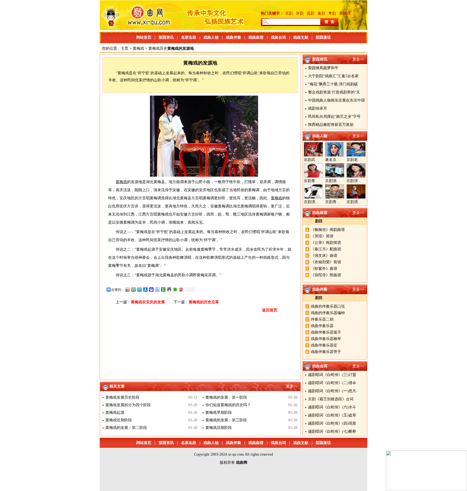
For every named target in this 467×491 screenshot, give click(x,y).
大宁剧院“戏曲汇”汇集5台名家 (333, 76)
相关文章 (117, 386)
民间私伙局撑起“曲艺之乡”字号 (334, 117)
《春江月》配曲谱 (326, 249)
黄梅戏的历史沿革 (204, 302)
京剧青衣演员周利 (319, 181)
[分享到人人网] (145, 289)
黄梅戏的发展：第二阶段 (126, 428)
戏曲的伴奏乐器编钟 (328, 313)
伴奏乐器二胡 (322, 319)
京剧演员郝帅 (336, 181)
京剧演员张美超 (359, 202)
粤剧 (332, 13)
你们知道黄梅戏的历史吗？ (228, 405)
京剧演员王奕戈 (359, 181)
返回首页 (269, 310)
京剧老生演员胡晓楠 (363, 160)
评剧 (299, 13)
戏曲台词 (278, 37)
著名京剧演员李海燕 (342, 160)
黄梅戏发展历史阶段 (122, 397)
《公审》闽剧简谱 (326, 243)
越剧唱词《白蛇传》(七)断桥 (332, 431)
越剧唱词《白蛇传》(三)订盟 (332, 375)
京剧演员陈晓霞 (317, 202)
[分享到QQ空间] (133, 289)
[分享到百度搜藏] (151, 289)
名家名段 (188, 37)
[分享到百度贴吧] (157, 289)
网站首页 (143, 37)
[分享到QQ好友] (169, 289)
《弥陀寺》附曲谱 (326, 275)
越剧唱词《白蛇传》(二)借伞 (332, 383)
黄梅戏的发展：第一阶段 (226, 397)
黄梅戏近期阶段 (118, 420)
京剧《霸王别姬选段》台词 (330, 399)
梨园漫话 (323, 37)
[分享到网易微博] (181, 289)
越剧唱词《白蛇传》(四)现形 (332, 423)
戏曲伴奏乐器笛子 (326, 332)
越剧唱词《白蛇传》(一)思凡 (332, 391)
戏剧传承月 (317, 108)
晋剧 (310, 13)
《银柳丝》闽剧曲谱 (328, 230)
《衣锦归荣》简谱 (326, 262)
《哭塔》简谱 (322, 236)
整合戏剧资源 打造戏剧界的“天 (334, 92)
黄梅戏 (345, 13)
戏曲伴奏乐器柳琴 (326, 339)
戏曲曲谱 (255, 37)
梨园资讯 (166, 37)
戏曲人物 (211, 37)
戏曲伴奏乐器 (322, 326)
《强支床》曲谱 (324, 256)
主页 (124, 48)
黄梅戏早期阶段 (218, 413)
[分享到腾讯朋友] (175, 289)
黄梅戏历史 (157, 48)
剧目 (319, 221)
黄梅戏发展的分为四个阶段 (128, 405)
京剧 (289, 13)
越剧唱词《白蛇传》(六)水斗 (332, 407)
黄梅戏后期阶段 (218, 428)
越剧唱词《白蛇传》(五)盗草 (332, 415)
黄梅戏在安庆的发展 (148, 302)
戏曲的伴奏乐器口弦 (328, 306)
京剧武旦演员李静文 (321, 160)
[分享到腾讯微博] (139, 289)
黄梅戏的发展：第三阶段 (226, 420)
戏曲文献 (300, 37)
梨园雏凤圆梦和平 (323, 68)
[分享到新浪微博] (127, 289)
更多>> (358, 59)
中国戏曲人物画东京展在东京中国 (336, 100)
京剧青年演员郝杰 (340, 202)
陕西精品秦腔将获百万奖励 (330, 125)
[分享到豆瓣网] (163, 289)
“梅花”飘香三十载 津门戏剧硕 (333, 84)
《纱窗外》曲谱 (324, 269)
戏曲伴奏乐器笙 (324, 345)
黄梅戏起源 (114, 413)
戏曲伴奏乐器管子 (326, 352)
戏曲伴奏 (233, 37)
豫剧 (321, 13)
